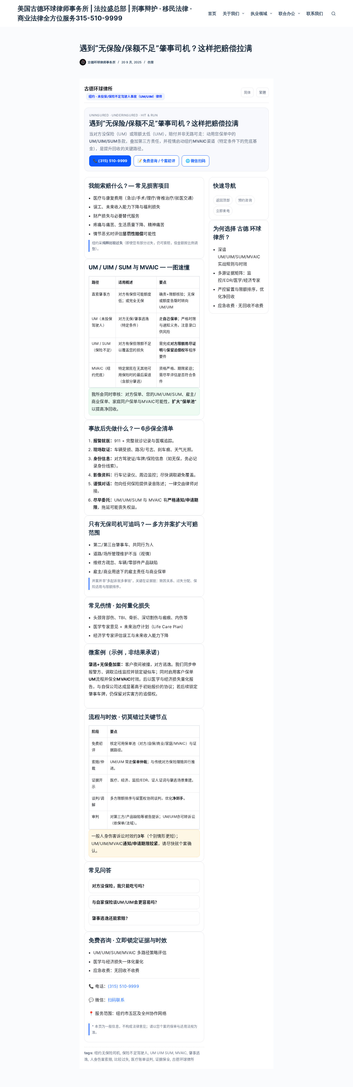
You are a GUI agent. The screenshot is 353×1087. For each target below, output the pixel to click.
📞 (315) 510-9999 (110, 160)
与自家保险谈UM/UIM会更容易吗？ (125, 902)
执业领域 (259, 13)
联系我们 (314, 13)
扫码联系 (116, 999)
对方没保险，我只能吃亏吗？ (119, 885)
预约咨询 (245, 200)
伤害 (151, 62)
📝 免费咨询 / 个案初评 (156, 160)
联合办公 (287, 13)
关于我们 (231, 13)
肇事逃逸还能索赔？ (111, 918)
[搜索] (333, 14)
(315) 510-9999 (123, 986)
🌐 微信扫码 (195, 160)
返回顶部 (223, 200)
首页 (212, 13)
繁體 (262, 92)
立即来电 (223, 211)
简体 (247, 92)
